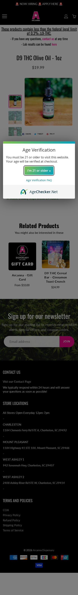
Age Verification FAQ (39, 180)
